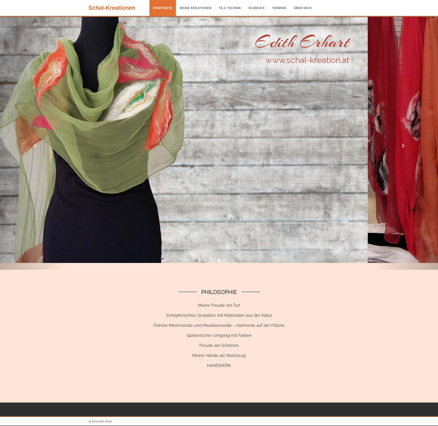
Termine (279, 8)
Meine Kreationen (195, 8)
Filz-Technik (230, 8)
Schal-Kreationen (112, 7)
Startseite (162, 8)
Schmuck (256, 8)
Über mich (303, 8)
